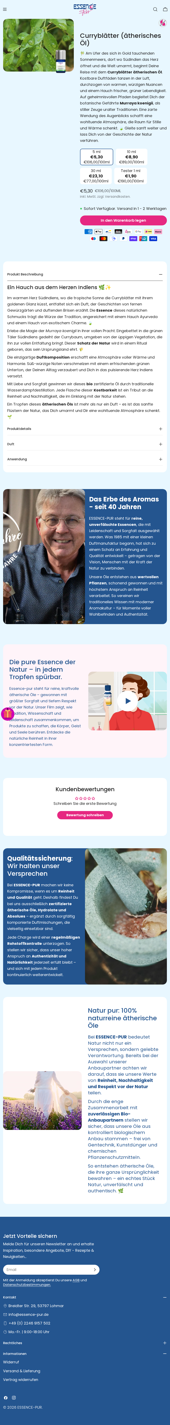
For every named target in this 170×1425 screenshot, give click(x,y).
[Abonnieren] (94, 1269)
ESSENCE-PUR (29, 1407)
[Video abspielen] (127, 701)
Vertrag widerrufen (20, 1379)
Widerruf (11, 1362)
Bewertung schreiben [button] (85, 815)
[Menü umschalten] (5, 9)
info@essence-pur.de (28, 1314)
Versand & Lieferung (21, 1371)
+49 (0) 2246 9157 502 (29, 1323)
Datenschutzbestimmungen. (27, 1284)
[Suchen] (155, 9)
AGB (76, 1280)
